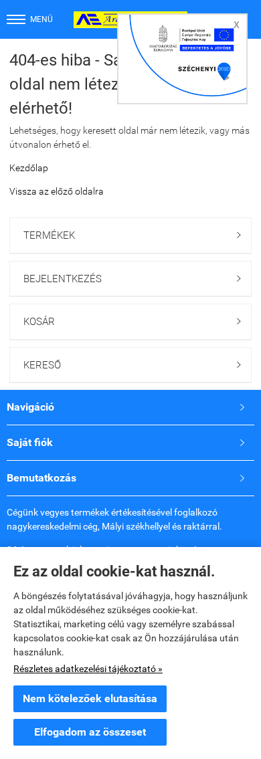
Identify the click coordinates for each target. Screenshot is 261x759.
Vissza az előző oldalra (56, 191)
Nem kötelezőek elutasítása (90, 698)
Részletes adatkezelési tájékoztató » (88, 668)
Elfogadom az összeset (90, 732)
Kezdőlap (28, 167)
